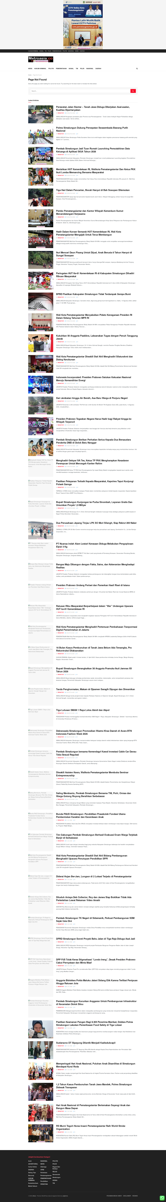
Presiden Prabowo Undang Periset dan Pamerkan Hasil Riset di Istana (93, 585)
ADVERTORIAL (33, 1164)
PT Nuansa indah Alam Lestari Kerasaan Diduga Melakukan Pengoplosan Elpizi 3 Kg (94, 545)
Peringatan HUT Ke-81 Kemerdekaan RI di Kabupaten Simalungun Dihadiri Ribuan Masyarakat (95, 275)
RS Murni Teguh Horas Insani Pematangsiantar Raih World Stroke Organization (90, 1127)
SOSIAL (41, 51)
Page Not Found (37, 75)
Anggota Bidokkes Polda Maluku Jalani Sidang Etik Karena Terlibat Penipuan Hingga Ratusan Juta (97, 982)
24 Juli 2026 (69, 1132)
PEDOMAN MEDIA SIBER (114, 1196)
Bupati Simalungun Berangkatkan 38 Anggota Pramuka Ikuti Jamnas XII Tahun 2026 (94, 670)
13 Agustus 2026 (70, 362)
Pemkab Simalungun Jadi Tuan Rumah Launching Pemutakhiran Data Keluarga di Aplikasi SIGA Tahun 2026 (93, 150)
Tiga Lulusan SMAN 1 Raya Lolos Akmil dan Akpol (83, 710)
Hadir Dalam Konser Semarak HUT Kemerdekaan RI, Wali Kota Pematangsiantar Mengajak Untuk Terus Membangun (88, 233)
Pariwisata (43, 1172)
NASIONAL (71, 51)
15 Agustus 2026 (70, 297)
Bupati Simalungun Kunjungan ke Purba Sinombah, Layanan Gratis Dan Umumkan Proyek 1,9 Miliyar (94, 503)
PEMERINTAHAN (56, 51)
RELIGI (55, 1172)
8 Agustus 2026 (70, 526)
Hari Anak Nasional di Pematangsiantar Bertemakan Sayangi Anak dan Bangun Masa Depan (93, 1106)
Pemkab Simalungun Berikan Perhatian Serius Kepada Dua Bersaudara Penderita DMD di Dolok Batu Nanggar (93, 441)
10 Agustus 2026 (70, 508)
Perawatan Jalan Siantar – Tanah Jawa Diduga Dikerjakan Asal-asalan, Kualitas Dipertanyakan (93, 108)
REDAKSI (135, 1196)
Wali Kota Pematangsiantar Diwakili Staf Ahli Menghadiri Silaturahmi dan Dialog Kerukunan (94, 358)
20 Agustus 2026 (70, 133)
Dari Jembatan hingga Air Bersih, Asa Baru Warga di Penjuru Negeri (92, 398)
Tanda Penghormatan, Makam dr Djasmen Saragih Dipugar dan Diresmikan (95, 689)
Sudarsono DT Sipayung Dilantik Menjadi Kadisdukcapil (85, 1042)
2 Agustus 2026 (70, 778)
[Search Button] (137, 68)
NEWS (77, 51)
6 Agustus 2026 (70, 570)
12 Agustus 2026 (70, 445)
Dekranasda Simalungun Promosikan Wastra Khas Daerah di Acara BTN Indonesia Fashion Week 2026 (94, 732)
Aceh (30, 1161)
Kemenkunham (33, 1183)
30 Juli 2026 (69, 903)
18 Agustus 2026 (70, 238)
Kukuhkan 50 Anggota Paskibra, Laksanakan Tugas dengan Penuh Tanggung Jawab (97, 337)
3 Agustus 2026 (70, 737)
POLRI (49, 51)
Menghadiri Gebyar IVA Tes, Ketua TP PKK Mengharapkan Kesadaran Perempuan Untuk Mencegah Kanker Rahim (92, 462)
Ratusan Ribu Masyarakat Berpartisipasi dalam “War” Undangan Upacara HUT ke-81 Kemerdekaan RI (94, 607)
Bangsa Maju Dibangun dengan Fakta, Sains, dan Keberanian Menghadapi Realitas (95, 566)
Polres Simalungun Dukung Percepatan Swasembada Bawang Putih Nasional (92, 129)
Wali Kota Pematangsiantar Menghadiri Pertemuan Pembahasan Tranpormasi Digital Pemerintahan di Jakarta (96, 628)
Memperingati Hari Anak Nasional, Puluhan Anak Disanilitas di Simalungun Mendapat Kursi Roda (95, 1065)
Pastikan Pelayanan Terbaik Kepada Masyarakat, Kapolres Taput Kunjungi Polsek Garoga (95, 483)
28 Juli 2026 (69, 986)
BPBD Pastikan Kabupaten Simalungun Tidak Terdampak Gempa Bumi (93, 294)
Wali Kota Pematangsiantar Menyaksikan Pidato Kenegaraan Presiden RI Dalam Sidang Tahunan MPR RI (94, 316)
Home (29, 75)
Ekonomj (31, 1175)
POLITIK (65, 51)
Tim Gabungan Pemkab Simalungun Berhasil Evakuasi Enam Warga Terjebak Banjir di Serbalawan (96, 836)
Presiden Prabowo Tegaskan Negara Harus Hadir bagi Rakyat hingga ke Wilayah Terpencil (93, 420)
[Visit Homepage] (40, 59)
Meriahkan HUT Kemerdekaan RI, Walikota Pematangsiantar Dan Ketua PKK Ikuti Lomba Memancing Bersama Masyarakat (95, 171)
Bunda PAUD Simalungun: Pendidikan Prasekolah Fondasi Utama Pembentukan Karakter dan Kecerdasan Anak (90, 815)
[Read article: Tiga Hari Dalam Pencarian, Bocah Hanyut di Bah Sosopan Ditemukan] (40, 197)
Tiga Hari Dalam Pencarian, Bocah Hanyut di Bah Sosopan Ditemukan (93, 190)
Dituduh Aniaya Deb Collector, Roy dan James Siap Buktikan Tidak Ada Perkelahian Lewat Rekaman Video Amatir (93, 898)
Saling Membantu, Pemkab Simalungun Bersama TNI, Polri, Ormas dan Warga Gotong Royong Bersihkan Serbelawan (93, 794)
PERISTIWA (44, 1184)
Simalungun (56, 1177)
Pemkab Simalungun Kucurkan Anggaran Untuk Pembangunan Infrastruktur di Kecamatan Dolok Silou (96, 1002)
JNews (34, 1196)
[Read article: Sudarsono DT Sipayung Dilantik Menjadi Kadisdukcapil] (40, 1050)
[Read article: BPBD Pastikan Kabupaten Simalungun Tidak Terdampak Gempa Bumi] (40, 301)
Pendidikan (44, 1181)
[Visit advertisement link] (83, 24)
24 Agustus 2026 (70, 113)
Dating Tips (32, 1172)
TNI (46, 51)
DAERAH (82, 51)
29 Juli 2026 (69, 942)
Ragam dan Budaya (56, 1168)
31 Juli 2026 (69, 820)
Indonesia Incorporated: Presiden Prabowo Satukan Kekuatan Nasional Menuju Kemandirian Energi (93, 378)
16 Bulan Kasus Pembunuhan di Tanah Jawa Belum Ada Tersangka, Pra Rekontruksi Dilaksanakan (94, 649)
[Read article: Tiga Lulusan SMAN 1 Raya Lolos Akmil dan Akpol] (40, 717)
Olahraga (43, 1167)
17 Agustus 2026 (70, 279)
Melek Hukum (32, 1186)
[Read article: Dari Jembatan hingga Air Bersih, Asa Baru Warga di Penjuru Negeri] (40, 405)
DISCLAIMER (127, 1196)
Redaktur (61, 113)
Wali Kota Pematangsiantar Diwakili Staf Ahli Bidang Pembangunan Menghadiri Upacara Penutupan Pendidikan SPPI (91, 857)
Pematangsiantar (45, 1175)
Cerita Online (32, 1167)
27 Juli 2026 (69, 1028)
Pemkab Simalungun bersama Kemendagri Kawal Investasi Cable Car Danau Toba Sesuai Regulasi (96, 753)
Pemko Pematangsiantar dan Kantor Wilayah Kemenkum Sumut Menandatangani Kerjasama (89, 212)
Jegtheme (65, 1196)
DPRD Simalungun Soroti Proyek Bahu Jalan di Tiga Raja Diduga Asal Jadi (95, 938)
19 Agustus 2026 (70, 193)
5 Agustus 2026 (70, 653)
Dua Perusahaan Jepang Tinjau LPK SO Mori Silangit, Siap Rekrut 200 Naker (96, 522)
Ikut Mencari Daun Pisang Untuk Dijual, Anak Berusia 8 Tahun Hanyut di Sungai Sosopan (94, 254)
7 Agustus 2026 (70, 549)
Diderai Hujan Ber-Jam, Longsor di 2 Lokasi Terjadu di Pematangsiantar (94, 876)
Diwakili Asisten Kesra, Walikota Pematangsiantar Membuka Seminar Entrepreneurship (92, 774)
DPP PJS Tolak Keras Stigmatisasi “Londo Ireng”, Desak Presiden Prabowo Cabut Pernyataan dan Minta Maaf (95, 961)
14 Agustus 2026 (70, 321)
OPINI (42, 1170)
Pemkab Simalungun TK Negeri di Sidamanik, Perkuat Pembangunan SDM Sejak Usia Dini (95, 919)
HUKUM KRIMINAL (33, 51)
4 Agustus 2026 (70, 692)
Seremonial (56, 1174)
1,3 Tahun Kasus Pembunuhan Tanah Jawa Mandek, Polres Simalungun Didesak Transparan (94, 1086)
